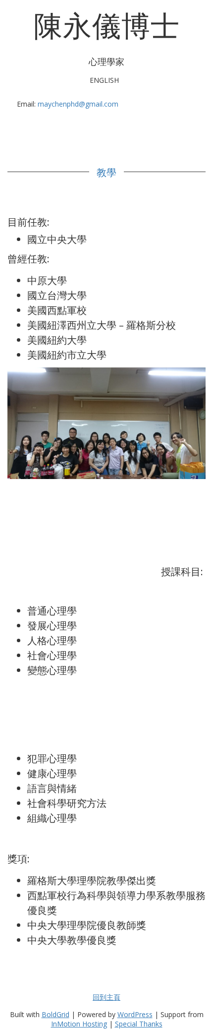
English (104, 80)
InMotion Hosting (79, 1024)
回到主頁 (106, 997)
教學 (106, 171)
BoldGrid (55, 1014)
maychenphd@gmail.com (78, 104)
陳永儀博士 (107, 24)
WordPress (135, 1014)
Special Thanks (138, 1024)
